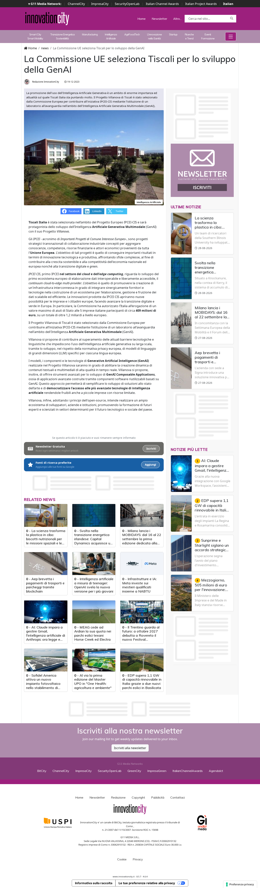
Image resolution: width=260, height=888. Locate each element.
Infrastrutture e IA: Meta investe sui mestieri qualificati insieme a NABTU (139, 585)
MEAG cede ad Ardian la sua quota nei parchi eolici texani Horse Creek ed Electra (92, 633)
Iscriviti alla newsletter (130, 748)
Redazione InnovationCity (45, 81)
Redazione (118, 797)
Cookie (122, 859)
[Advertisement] (130, 709)
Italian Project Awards (201, 4)
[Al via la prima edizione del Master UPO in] (94, 660)
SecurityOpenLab (127, 4)
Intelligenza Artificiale (111, 36)
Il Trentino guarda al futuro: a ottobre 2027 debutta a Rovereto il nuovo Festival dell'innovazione (141, 635)
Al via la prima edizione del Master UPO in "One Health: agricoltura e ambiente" (93, 681)
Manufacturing (90, 34)
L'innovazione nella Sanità (154, 36)
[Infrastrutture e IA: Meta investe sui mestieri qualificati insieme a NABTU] (141, 563)
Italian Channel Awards (162, 4)
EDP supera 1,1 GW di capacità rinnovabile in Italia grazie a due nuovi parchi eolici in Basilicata (141, 681)
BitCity (41, 771)
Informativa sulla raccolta (93, 883)
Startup (173, 34)
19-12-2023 (73, 81)
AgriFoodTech (132, 34)
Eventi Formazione (208, 36)
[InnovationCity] (47, 18)
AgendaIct (216, 771)
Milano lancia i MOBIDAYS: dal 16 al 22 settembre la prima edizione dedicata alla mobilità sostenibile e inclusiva (141, 541)
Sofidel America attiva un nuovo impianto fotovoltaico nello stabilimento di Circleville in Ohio (43, 683)
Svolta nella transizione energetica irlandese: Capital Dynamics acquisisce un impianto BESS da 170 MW (93, 541)
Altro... (177, 19)
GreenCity (134, 771)
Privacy (138, 859)
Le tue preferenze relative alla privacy (147, 883)
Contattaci (177, 797)
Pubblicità (157, 797)
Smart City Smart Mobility (35, 36)
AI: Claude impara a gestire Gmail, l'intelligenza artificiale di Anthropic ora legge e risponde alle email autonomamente (45, 637)
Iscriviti (151, 448)
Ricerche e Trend (189, 36)
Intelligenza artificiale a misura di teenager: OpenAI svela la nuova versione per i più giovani (93, 585)
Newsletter (159, 19)
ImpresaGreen (156, 771)
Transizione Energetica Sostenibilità (62, 36)
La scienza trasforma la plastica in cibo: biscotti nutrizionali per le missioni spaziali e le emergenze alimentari (45, 539)
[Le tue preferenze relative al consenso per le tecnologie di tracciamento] (240, 884)
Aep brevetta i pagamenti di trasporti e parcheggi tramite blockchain (45, 585)
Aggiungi (150, 464)
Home (141, 19)
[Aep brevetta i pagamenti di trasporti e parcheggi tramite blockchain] (45, 563)
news (45, 48)
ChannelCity (76, 4)
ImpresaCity (99, 4)
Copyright (138, 797)
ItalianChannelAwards (187, 771)
